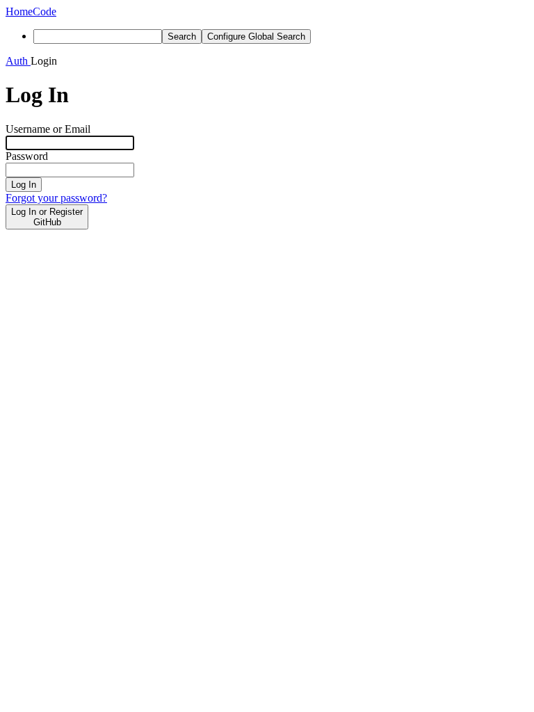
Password (27, 156)
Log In (23, 184)
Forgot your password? (56, 198)
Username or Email (48, 129)
